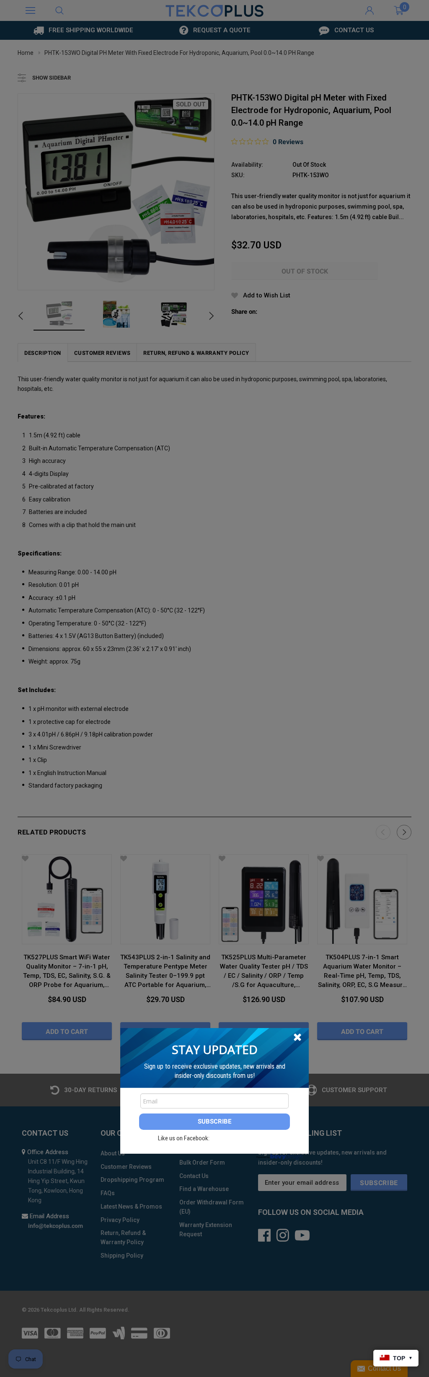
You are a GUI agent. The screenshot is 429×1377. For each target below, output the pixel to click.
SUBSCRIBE (214, 1121)
